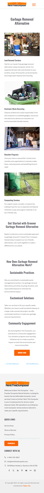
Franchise (11, 443)
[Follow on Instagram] (35, 470)
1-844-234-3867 (13, 457)
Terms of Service (10, 430)
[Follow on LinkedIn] (17, 470)
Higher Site (26, 486)
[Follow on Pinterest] (22, 470)
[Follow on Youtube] (26, 470)
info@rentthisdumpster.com (17, 461)
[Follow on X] (13, 470)
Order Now (22, 352)
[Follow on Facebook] (9, 470)
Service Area (8, 426)
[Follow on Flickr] (30, 470)
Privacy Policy (9, 435)
